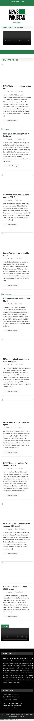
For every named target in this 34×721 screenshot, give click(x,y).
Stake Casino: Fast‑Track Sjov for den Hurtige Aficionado (12, 704)
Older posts (6, 626)
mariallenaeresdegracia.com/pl (9, 719)
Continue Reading (12, 120)
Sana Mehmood (19, 529)
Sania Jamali (19, 91)
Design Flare (21, 716)
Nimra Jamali (19, 592)
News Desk (18, 200)
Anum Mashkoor (20, 139)
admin (15, 699)
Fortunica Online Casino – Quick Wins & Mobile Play (11, 696)
